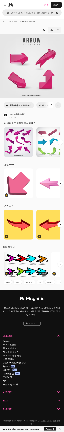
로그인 (56, 4)
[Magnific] (32, 299)
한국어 (32, 323)
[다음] (51, 105)
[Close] (59, 429)
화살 (17, 282)
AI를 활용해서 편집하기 (21, 105)
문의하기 (8, 409)
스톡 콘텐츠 (8, 359)
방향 (8, 282)
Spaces (6, 340)
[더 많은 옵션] (36, 30)
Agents (9, 366)
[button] (32, 323)
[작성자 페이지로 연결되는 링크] (5, 115)
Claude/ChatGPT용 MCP (14, 362)
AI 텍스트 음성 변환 (12, 355)
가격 (46, 4)
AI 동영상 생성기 (11, 351)
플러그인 (9, 369)
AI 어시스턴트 (9, 344)
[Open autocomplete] (7, 13)
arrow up (29, 282)
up (40, 282)
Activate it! (50, 429)
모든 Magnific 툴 (10, 384)
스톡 (9, 21)
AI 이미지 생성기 (11, 348)
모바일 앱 (7, 376)
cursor (50, 282)
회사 (5, 400)
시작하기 (8, 392)
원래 (17, 39)
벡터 (16, 21)
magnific (13, 117)
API (4, 380)
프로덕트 (8, 335)
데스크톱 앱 (11, 373)
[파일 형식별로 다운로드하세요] (58, 30)
